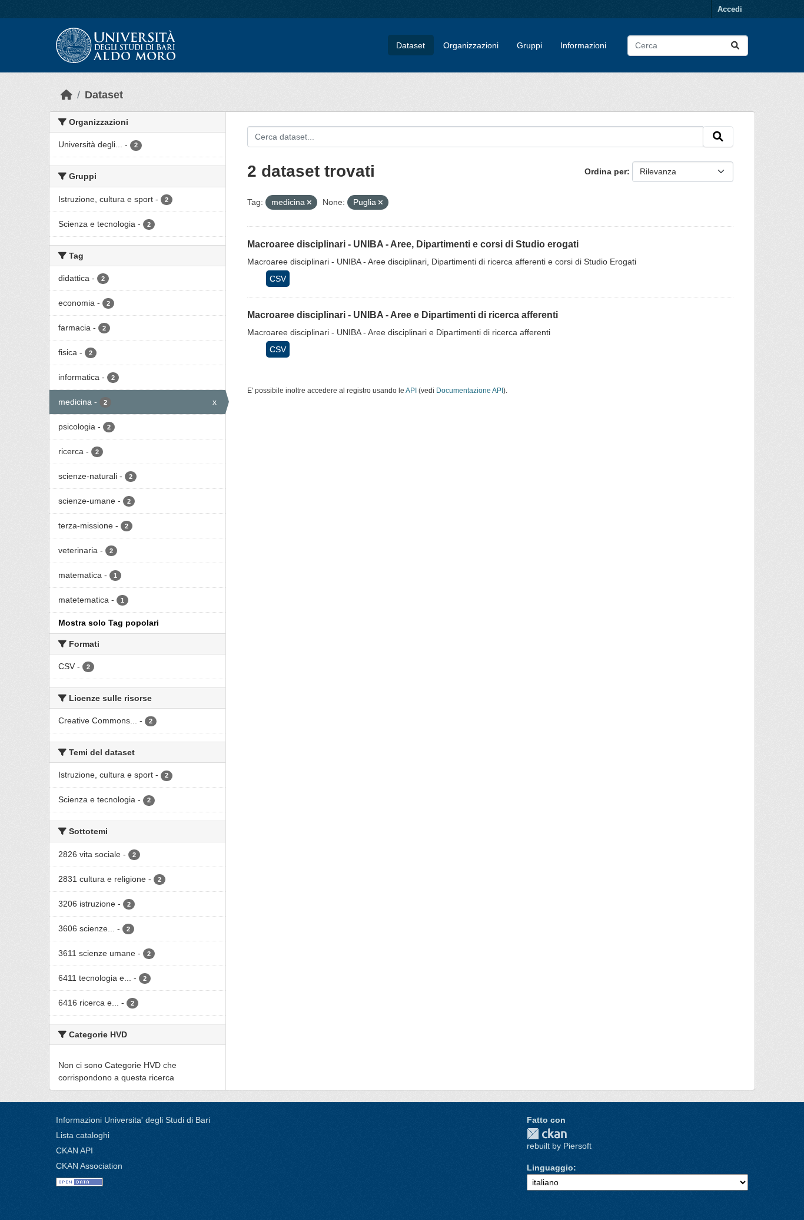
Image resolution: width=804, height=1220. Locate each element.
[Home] (66, 95)
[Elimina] (309, 202)
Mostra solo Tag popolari (108, 622)
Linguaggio (550, 1167)
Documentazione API (469, 390)
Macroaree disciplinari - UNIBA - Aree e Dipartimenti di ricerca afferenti (402, 315)
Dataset (410, 45)
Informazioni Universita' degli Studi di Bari (133, 1120)
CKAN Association (89, 1166)
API (411, 390)
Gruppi (529, 45)
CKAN (547, 1134)
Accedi (729, 9)
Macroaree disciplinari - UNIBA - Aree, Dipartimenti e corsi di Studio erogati (413, 244)
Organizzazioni (471, 45)
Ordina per (605, 171)
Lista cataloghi (82, 1135)
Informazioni (583, 45)
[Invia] (735, 45)
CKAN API (74, 1150)
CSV (278, 278)
